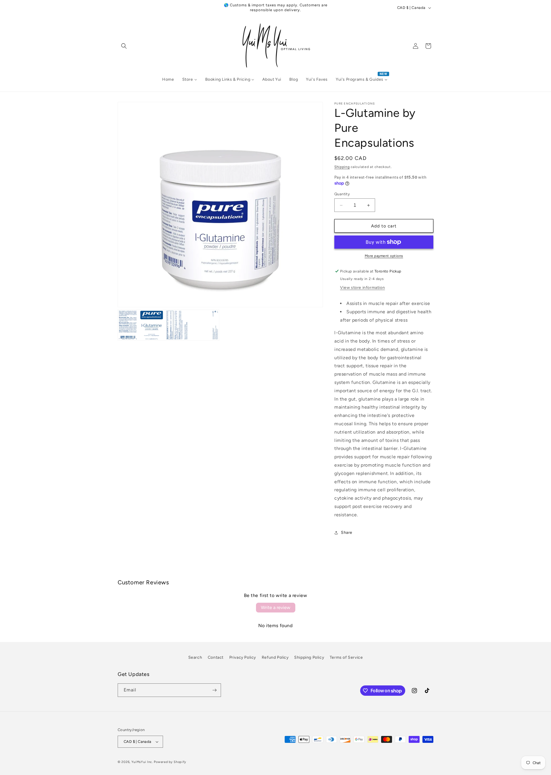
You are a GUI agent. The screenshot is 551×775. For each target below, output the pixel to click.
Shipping (342, 167)
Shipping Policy (309, 657)
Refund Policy (275, 657)
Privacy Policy (242, 657)
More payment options (384, 256)
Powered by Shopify (170, 762)
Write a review (275, 607)
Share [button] (346, 532)
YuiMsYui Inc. (142, 762)
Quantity (342, 194)
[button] (124, 46)
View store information (362, 287)
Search (195, 657)
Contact (216, 657)
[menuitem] (168, 80)
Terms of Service (346, 657)
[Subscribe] (214, 690)
